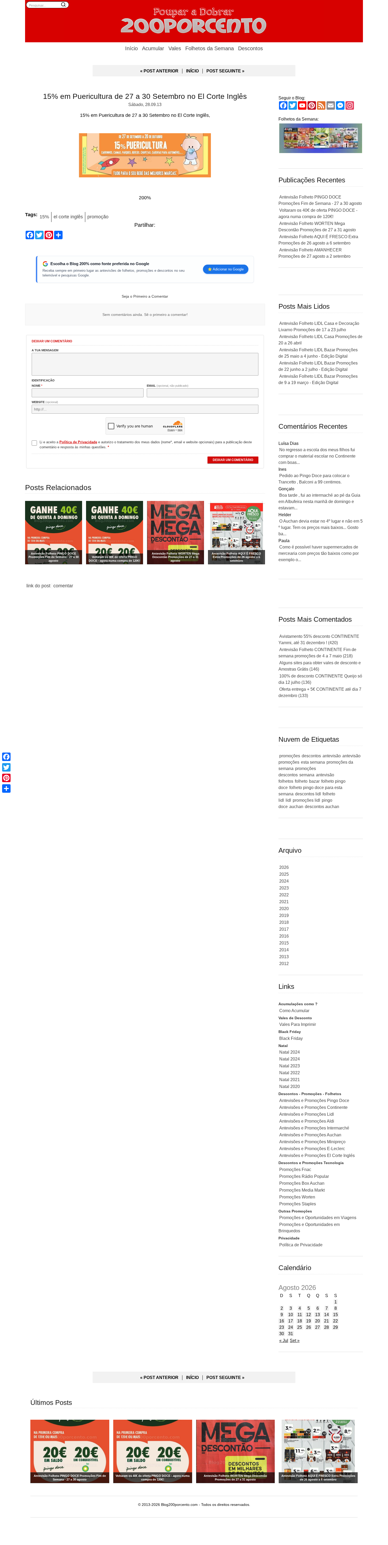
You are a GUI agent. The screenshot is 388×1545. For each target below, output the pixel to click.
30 (281, 1333)
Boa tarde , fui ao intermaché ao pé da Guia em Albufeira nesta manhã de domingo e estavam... (319, 501)
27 (317, 1327)
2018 (284, 922)
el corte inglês (68, 216)
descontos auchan (322, 806)
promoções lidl (306, 800)
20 (317, 1321)
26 (308, 1327)
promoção (97, 216)
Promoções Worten (297, 1197)
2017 (284, 929)
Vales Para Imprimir (297, 1024)
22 (335, 1321)
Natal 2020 (289, 1086)
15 (335, 1314)
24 (290, 1327)
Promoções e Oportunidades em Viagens (317, 1217)
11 (299, 1314)
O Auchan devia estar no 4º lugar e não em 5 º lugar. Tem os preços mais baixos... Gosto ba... (320, 527)
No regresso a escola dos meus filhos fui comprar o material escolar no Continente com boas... (317, 456)
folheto (301, 781)
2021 (284, 902)
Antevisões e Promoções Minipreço (312, 1142)
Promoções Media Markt (302, 1190)
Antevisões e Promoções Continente (313, 1107)
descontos (311, 756)
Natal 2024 (289, 1052)
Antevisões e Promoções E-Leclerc (312, 1148)
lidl (288, 800)
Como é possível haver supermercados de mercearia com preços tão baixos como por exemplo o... (318, 553)
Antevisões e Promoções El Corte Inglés (317, 1155)
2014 (284, 950)
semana (306, 775)
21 (326, 1321)
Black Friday (291, 1038)
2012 (284, 963)
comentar (63, 585)
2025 (284, 874)
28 (326, 1327)
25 (299, 1327)
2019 (284, 915)
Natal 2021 (289, 1079)
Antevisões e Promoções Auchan (310, 1135)
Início (131, 48)
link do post (38, 585)
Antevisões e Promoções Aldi (306, 1121)
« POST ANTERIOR (159, 71)
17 (290, 1321)
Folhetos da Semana (209, 48)
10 (290, 1314)
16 (281, 1321)
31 (290, 1333)
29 (335, 1327)
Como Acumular (294, 1010)
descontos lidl (308, 794)
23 (281, 1327)
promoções (289, 756)
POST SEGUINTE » (225, 71)
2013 (284, 956)
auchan (296, 806)
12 (308, 1314)
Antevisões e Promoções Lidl (306, 1114)
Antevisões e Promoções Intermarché (314, 1128)
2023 (284, 888)
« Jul (283, 1340)
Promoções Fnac (295, 1169)
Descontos (250, 48)
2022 (284, 895)
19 (308, 1321)
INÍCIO (192, 71)
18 (299, 1321)
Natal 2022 (289, 1073)
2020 (284, 908)
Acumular (153, 48)
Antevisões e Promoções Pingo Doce (314, 1100)
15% (44, 216)
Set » (295, 1340)
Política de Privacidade (301, 1245)
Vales (174, 48)
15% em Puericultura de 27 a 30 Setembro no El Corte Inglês (145, 96)
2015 (284, 943)
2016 (284, 936)
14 (326, 1314)
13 (317, 1314)
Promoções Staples (297, 1204)
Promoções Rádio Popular (304, 1176)
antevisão (332, 756)
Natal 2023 (289, 1066)
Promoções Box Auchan (301, 1183)
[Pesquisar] (63, 4)
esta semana (313, 762)
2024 (284, 881)
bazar (314, 781)
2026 (284, 867)
